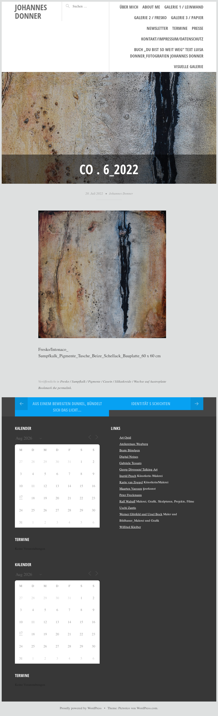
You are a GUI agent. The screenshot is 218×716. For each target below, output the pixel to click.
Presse (197, 28)
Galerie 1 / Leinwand (183, 7)
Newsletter (157, 28)
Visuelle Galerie (188, 66)
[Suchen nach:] (87, 6)
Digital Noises (128, 456)
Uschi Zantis (127, 507)
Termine (180, 28)
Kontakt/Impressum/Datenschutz (172, 39)
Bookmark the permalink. (55, 388)
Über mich (129, 7)
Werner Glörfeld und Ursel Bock (140, 514)
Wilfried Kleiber (130, 527)
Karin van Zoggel (131, 482)
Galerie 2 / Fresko (150, 17)
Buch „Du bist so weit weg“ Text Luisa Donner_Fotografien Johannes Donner (166, 53)
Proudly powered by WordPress (81, 708)
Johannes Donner (31, 11)
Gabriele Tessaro (130, 463)
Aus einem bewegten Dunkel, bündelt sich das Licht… (67, 407)
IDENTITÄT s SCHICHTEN (150, 403)
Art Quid (125, 437)
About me (151, 7)
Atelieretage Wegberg (133, 444)
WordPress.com (147, 708)
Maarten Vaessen (130, 488)
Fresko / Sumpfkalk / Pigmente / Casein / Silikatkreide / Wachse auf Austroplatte (113, 381)
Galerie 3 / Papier (187, 17)
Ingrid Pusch (127, 476)
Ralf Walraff (127, 501)
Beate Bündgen (129, 450)
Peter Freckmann (130, 495)
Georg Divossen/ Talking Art (138, 469)
